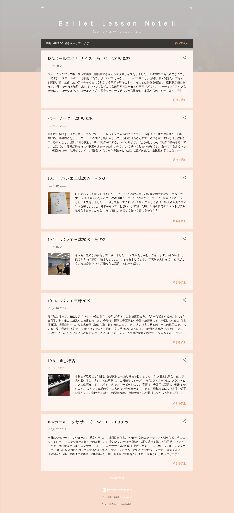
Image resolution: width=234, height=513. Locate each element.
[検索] (191, 9)
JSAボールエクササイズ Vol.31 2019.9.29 (88, 422)
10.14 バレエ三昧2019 (69, 300)
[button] (184, 58)
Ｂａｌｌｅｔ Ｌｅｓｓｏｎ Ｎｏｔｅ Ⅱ (117, 23)
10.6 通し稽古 (62, 360)
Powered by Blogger (119, 490)
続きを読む (179, 99)
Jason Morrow (126, 497)
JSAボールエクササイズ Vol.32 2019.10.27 (89, 58)
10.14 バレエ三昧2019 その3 (76, 178)
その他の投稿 (117, 478)
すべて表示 (181, 43)
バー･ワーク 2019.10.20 (70, 118)
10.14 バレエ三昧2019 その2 (76, 239)
